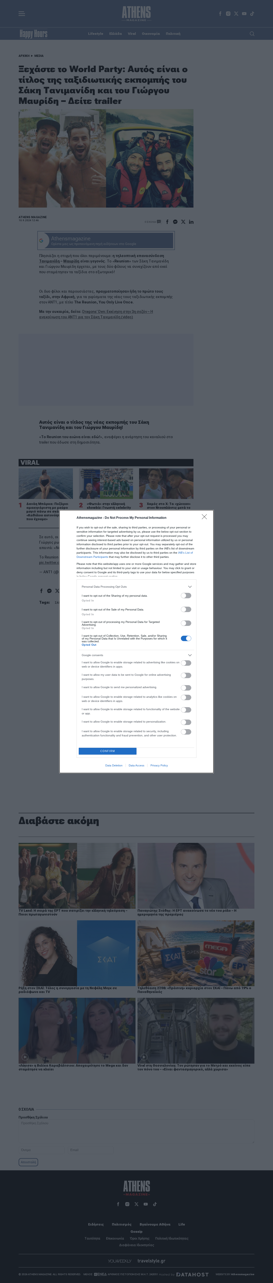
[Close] (205, 518)
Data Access (136, 765)
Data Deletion (114, 765)
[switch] (186, 595)
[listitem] (136, 587)
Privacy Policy (159, 765)
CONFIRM (107, 751)
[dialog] (136, 641)
